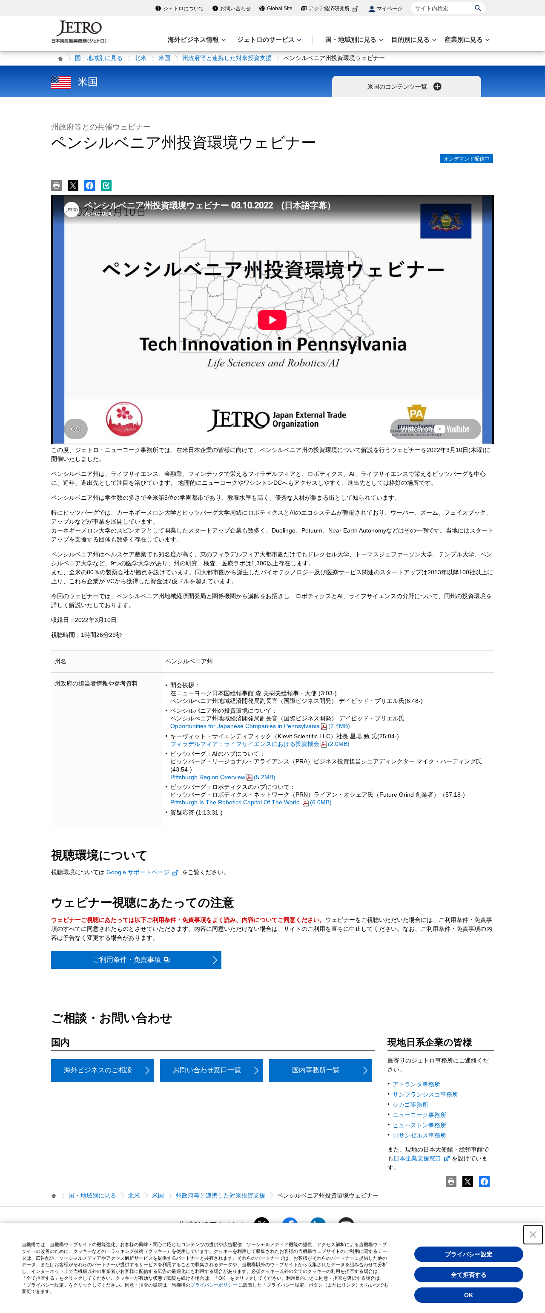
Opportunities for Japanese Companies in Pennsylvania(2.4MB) (260, 726)
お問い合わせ (235, 9)
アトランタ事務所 (416, 1084)
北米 (140, 58)
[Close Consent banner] (533, 1234)
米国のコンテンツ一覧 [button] (398, 86)
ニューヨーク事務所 (419, 1114)
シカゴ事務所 (410, 1104)
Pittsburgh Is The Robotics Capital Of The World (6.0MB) (251, 802)
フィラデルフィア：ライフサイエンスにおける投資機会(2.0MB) (260, 743)
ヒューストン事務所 (419, 1125)
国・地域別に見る (99, 58)
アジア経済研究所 (329, 9)
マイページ (389, 9)
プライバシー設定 (469, 1254)
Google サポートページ (137, 872)
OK (468, 1295)
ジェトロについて (183, 9)
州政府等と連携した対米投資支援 (227, 58)
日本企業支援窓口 (417, 1158)
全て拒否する (469, 1274)
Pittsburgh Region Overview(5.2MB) (222, 777)
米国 (164, 58)
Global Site (280, 9)
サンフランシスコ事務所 (425, 1094)
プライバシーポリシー (213, 1284)
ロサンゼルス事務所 (419, 1135)
